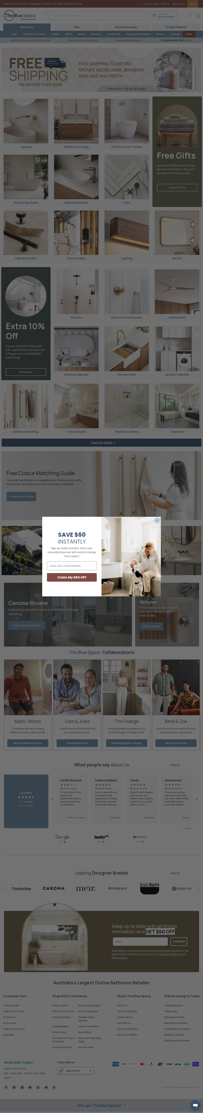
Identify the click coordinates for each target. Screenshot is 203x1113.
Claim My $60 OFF (71, 577)
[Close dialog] (157, 520)
